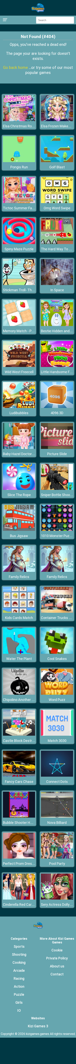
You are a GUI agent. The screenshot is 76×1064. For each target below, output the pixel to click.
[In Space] (57, 284)
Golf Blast (57, 167)
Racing (19, 978)
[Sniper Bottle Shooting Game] (57, 488)
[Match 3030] (57, 734)
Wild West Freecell (19, 372)
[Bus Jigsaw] (19, 529)
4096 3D (57, 413)
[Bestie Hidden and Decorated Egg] (57, 325)
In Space (57, 290)
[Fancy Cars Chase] (19, 775)
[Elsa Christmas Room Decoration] (19, 120)
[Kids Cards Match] (19, 611)
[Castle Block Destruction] (19, 734)
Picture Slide (57, 454)
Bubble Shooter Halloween (23, 823)
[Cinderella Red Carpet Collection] (19, 898)
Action (19, 986)
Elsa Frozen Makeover (58, 126)
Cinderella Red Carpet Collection (28, 904)
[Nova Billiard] (57, 816)
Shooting (19, 954)
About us (57, 966)
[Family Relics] (19, 570)
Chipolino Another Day (20, 700)
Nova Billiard (57, 823)
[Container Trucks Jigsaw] (57, 611)
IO (19, 1010)
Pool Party (57, 864)
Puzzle (19, 994)
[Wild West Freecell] (19, 366)
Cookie (57, 950)
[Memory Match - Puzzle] (19, 325)
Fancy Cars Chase (19, 782)
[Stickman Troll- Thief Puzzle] (19, 284)
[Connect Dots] (57, 775)
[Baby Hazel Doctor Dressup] (19, 447)
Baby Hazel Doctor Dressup (24, 454)
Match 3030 (57, 741)
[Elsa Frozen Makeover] (57, 120)
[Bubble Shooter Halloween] (19, 816)
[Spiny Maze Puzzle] (19, 243)
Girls (19, 1002)
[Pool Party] (57, 857)
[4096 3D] (57, 407)
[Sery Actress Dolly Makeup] (57, 898)
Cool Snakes (57, 659)
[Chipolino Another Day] (19, 693)
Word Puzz (57, 700)
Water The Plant (19, 659)
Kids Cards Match (19, 618)
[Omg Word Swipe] (57, 202)
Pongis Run (19, 167)
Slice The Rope (19, 495)
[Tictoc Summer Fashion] (19, 202)
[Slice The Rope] (19, 488)
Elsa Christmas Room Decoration (29, 126)
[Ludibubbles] (19, 407)
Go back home (16, 67)
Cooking (19, 962)
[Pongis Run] (19, 161)
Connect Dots (57, 782)
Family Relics (19, 577)
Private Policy (57, 958)
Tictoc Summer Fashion (22, 208)
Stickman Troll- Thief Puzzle (25, 290)
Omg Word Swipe (57, 208)
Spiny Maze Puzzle (19, 249)
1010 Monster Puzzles (58, 536)
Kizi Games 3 (38, 1026)
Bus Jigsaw (19, 536)
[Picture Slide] (57, 447)
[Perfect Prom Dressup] (19, 857)
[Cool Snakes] (57, 652)
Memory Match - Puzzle (21, 331)
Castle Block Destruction (22, 741)
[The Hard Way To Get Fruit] (57, 243)
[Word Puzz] (57, 693)
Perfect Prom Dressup (20, 864)
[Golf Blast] (57, 161)
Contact (57, 974)
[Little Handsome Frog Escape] (57, 366)
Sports (19, 946)
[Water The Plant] (19, 652)
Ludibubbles (19, 413)
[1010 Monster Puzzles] (57, 529)
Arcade (19, 970)
